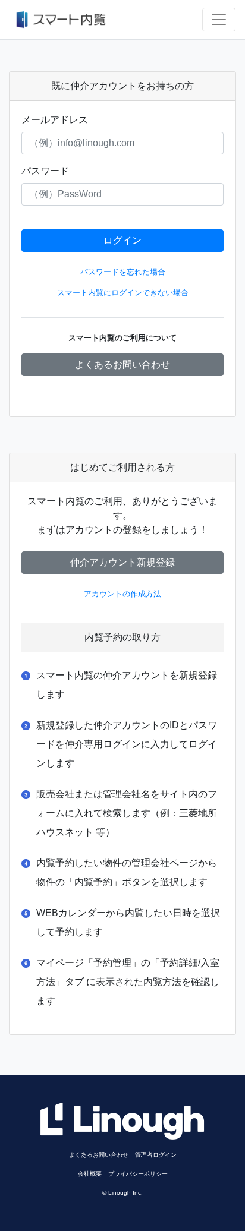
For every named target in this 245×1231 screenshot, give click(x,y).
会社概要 (90, 1173)
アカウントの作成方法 (122, 593)
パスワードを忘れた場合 (122, 271)
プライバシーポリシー (138, 1173)
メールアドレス (54, 120)
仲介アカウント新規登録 (122, 562)
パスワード (45, 171)
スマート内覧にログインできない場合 (123, 292)
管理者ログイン (156, 1154)
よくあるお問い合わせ (122, 364)
